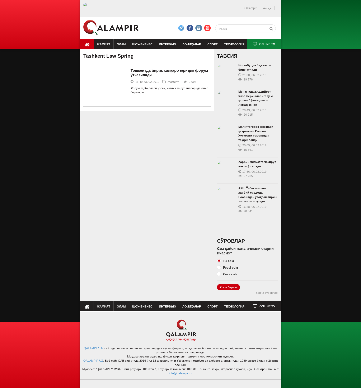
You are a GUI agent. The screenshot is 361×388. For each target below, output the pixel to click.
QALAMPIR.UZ (94, 348)
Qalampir (250, 8)
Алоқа (267, 8)
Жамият (103, 44)
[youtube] (207, 28)
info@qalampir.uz (180, 373)
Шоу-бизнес (142, 44)
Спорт (212, 44)
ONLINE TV (267, 44)
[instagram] (198, 28)
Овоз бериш (228, 287)
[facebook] (181, 28)
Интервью (167, 44)
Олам (121, 44)
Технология (234, 44)
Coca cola (230, 274)
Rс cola (228, 261)
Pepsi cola (230, 267)
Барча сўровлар (267, 292)
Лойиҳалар (191, 44)
